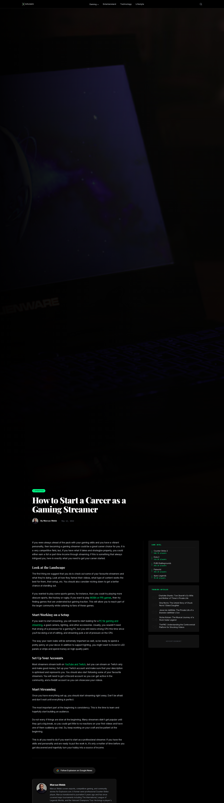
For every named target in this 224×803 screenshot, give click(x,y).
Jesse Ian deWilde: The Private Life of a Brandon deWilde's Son (176, 611)
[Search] (201, 4)
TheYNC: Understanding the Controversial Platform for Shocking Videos (177, 625)
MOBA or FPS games (100, 597)
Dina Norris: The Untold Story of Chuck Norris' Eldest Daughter (175, 604)
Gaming (93, 4)
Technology (126, 4)
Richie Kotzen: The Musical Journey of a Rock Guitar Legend (176, 618)
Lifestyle (140, 4)
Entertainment (109, 4)
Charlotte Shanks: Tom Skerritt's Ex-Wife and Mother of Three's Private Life (176, 596)
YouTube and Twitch (75, 664)
